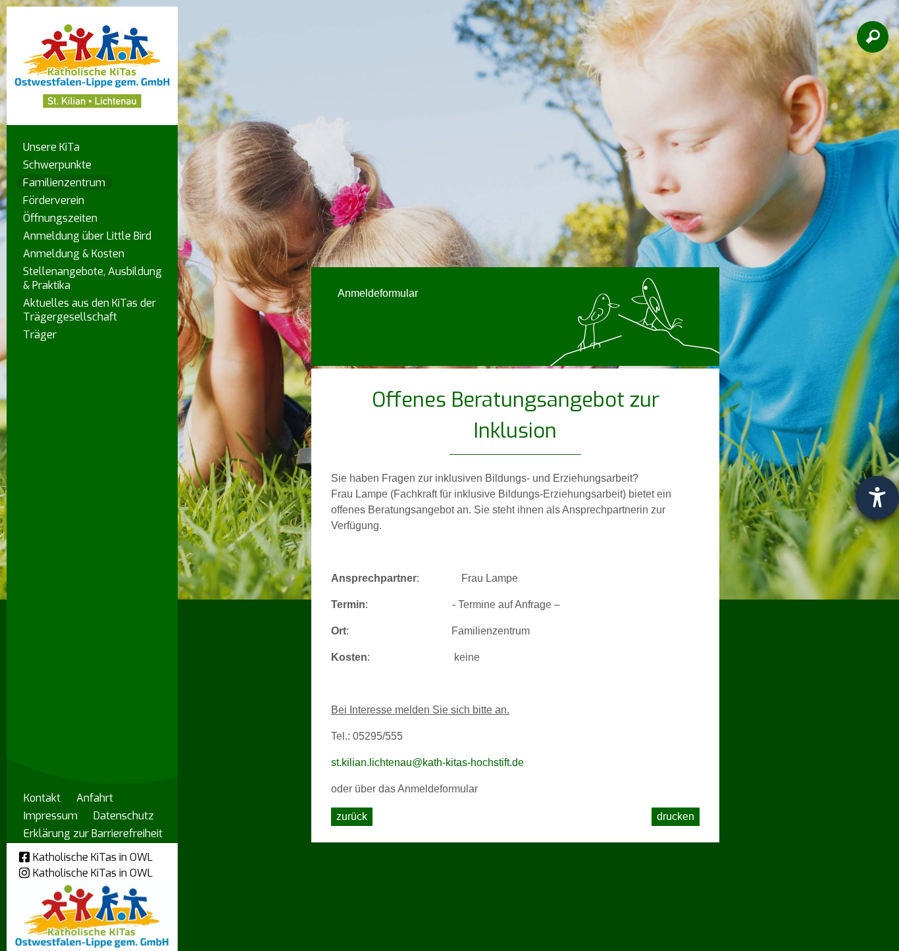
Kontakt (42, 798)
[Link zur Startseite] (92, 60)
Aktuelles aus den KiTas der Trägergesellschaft (89, 310)
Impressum (51, 816)
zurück (351, 816)
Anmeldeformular (378, 293)
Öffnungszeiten (60, 218)
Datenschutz (123, 816)
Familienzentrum (64, 183)
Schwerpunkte (57, 165)
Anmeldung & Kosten (73, 254)
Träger (40, 335)
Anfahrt (94, 798)
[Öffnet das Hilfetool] (877, 497)
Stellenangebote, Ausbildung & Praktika (92, 278)
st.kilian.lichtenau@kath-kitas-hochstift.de (427, 762)
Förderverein (53, 200)
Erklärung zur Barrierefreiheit (93, 833)
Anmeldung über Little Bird (87, 236)
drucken (675, 816)
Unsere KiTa (51, 147)
